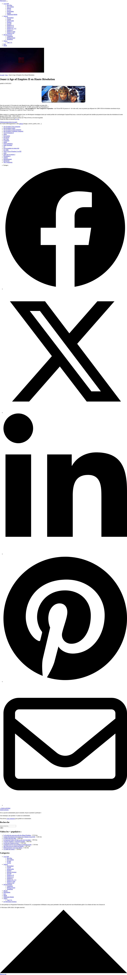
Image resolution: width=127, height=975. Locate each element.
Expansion (6, 140)
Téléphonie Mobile (12, 14)
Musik (5, 45)
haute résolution (7, 145)
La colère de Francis (9, 849)
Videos (5, 41)
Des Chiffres (10, 7)
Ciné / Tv (9, 42)
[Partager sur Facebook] (65, 289)
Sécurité (9, 24)
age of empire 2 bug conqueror (11, 126)
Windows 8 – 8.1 (11, 28)
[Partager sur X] (65, 412)
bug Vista (6, 139)
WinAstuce (3, 0)
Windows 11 (10, 25)
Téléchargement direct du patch (8, 122)
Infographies (10, 11)
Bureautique (10, 17)
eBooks (9, 8)
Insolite (9, 13)
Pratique (9, 22)
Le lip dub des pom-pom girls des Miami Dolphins (17, 835)
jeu (4, 147)
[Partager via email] (65, 805)
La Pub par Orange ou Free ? (11, 843)
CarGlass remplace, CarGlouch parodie (14, 841)
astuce (5, 134)
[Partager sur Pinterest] (65, 681)
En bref (9, 10)
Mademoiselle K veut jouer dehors (12, 847)
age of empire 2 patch (9, 128)
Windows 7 (10, 30)
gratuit (5, 142)
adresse (21, 123)
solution (5, 157)
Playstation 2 (6, 156)
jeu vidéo (5, 150)
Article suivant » (4, 810)
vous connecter (11, 818)
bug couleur (6, 136)
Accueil (2, 75)
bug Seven (6, 137)
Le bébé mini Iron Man (9, 838)
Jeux (4, 44)
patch (4, 153)
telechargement (7, 159)
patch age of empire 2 (9, 154)
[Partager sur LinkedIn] (65, 554)
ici (15, 119)
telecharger (6, 160)
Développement (7, 34)
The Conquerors (7, 162)
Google (9, 19)
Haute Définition (8, 143)
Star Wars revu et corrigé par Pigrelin (13, 846)
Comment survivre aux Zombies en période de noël (17, 844)
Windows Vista (11, 31)
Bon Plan (9, 5)
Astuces (5, 16)
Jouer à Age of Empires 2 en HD (12, 151)
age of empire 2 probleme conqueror (13, 131)
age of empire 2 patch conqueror (12, 129)
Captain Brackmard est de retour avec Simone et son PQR (19, 837)
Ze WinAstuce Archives (10, 901)
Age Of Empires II (8, 133)
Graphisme (10, 36)
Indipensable (10, 20)
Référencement (11, 38)
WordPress (10, 39)
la (18, 119)
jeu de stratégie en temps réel (11, 148)
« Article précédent (5, 808)
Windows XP (10, 33)
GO (1, 828)
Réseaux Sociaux (11, 872)
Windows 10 (10, 27)
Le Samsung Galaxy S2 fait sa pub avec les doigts (17, 840)
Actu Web (6, 3)
